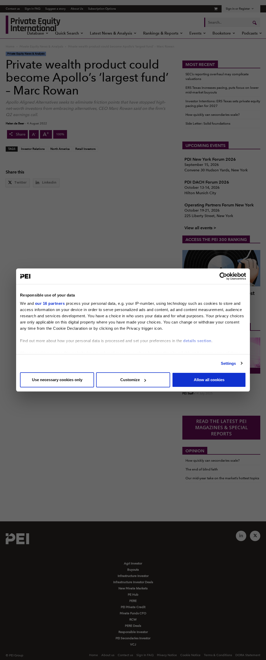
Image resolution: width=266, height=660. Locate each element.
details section (197, 341)
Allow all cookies (209, 380)
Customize (130, 380)
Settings (228, 363)
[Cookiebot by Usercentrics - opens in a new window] (223, 276)
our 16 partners (50, 303)
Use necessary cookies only (57, 380)
